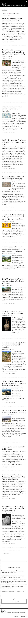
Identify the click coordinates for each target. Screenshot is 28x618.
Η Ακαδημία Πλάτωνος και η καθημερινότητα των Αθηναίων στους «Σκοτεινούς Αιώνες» (14, 216)
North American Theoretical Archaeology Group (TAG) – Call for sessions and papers (13, 477)
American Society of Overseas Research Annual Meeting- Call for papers (12, 587)
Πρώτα (4, 13)
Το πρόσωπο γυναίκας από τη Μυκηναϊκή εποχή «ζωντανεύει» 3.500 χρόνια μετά (12, 571)
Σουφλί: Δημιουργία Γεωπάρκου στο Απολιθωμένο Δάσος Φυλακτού (13, 281)
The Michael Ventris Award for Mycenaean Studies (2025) (12, 19)
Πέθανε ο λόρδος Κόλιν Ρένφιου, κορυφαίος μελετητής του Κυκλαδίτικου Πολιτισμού (14, 383)
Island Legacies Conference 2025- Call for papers (13, 448)
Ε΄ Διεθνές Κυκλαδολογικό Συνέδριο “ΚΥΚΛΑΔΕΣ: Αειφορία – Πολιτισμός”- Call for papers (13, 576)
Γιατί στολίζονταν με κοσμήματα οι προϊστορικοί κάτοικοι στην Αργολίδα (13, 582)
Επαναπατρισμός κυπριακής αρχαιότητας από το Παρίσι (13, 312)
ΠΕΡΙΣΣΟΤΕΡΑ (12, 42)
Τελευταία (17, 13)
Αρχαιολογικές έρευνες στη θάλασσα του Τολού (12, 591)
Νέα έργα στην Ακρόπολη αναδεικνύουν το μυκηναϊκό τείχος (14, 411)
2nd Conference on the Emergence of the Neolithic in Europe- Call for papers (14, 142)
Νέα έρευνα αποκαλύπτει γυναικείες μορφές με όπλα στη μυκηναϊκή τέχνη (13, 508)
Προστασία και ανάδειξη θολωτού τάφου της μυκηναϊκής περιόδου (14, 345)
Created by (24, 616)
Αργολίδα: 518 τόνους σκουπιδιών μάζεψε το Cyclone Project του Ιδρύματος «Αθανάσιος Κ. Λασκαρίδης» (13, 53)
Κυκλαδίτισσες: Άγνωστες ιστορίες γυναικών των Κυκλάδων (12, 109)
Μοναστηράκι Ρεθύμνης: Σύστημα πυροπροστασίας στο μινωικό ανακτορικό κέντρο (14, 249)
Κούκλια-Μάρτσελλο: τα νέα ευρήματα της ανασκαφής (13, 177)
